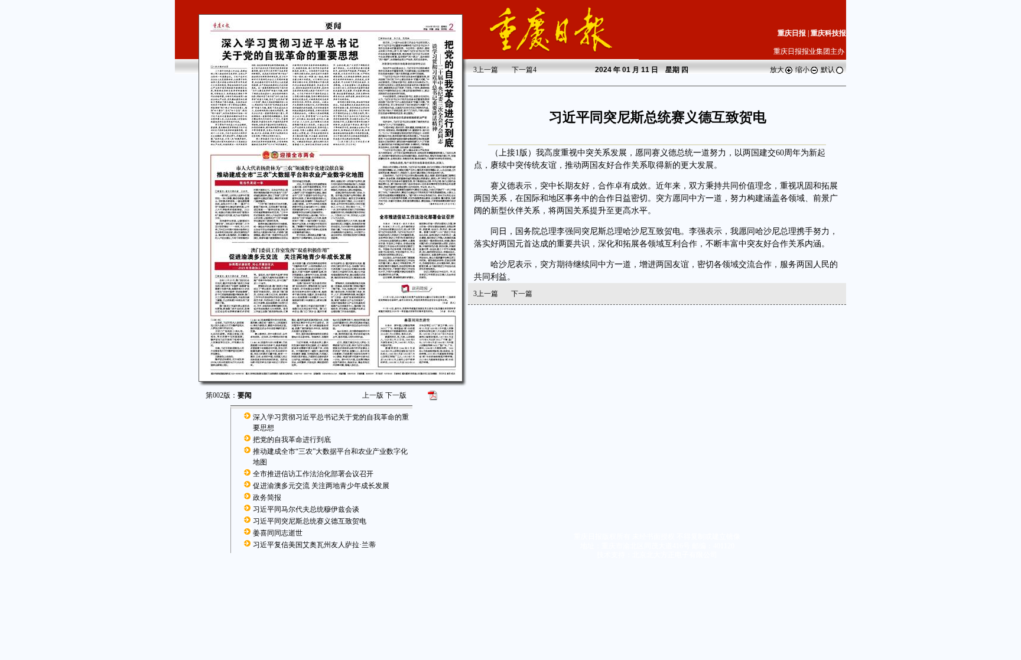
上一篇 (485, 70)
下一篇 (524, 70)
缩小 (802, 70)
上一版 (372, 395)
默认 (828, 70)
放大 (777, 70)
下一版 (396, 395)
